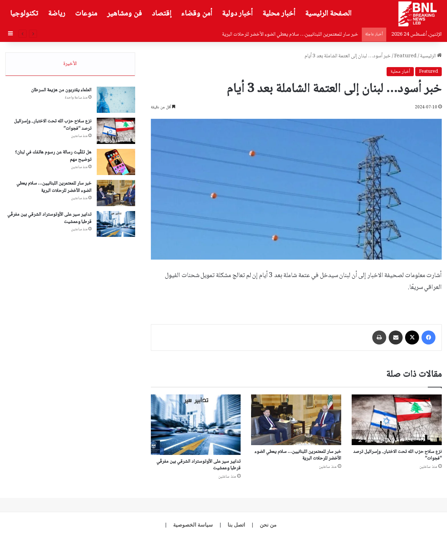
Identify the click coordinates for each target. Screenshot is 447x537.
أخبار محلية (279, 13)
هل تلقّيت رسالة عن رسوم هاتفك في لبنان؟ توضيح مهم (53, 156)
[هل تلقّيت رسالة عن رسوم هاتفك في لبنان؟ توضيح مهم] (116, 162)
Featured (405, 56)
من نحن (268, 525)
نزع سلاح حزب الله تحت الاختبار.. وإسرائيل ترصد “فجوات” (397, 455)
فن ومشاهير (124, 13)
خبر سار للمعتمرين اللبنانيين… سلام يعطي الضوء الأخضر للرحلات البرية (290, 34)
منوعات (86, 13)
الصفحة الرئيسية (328, 13)
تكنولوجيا (24, 13)
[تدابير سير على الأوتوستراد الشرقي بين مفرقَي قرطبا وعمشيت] (196, 424)
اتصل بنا (236, 525)
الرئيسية (428, 56)
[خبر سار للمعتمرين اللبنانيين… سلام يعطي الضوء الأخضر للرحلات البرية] (296, 419)
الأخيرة (70, 63)
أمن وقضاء (196, 13)
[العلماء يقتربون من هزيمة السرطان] (116, 100)
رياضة (56, 13)
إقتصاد (161, 13)
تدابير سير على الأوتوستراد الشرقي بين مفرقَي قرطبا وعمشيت (198, 464)
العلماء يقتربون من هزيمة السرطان (61, 90)
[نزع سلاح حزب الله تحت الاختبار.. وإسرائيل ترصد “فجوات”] (397, 419)
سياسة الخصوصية (193, 525)
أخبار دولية (237, 13)
